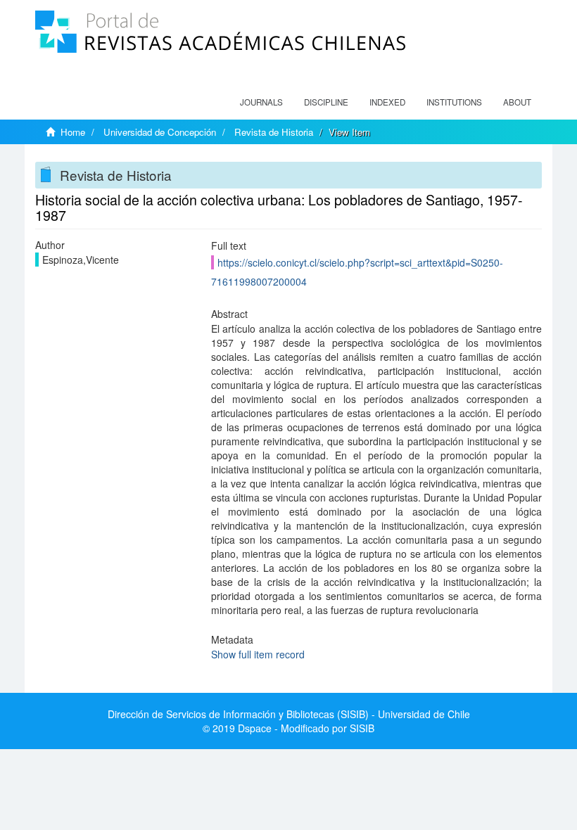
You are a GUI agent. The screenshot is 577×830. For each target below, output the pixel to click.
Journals (261, 102)
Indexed (387, 102)
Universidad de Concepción (159, 132)
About (517, 102)
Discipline (326, 102)
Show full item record (258, 654)
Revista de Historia (273, 132)
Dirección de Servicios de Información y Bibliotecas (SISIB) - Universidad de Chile (289, 714)
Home (73, 132)
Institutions (454, 102)
